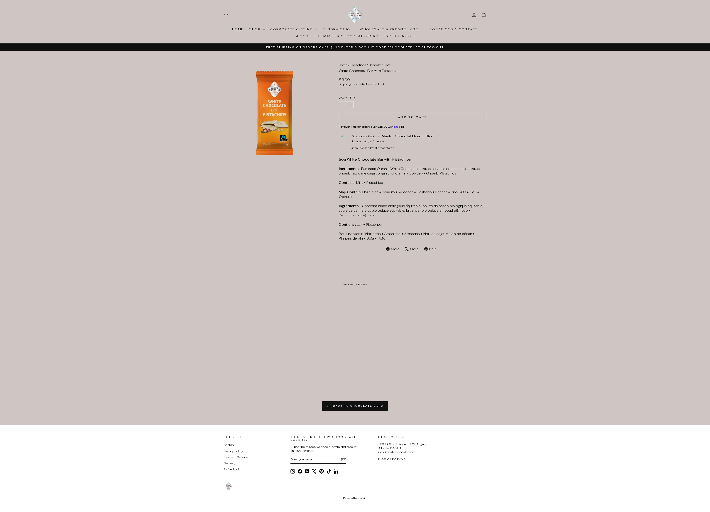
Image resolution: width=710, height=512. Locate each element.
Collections (358, 65)
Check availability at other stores (372, 148)
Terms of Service (236, 457)
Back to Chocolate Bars (357, 405)
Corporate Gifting (292, 29)
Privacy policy (233, 451)
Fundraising (337, 29)
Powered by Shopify (355, 497)
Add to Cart (255, 353)
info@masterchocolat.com (396, 452)
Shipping (345, 84)
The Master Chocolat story (346, 36)
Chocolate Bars (379, 65)
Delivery (229, 463)
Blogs (302, 36)
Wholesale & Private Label (391, 29)
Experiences (398, 36)
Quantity (347, 97)
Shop (255, 29)
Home (238, 29)
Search (229, 445)
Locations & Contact (454, 29)
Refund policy (233, 469)
